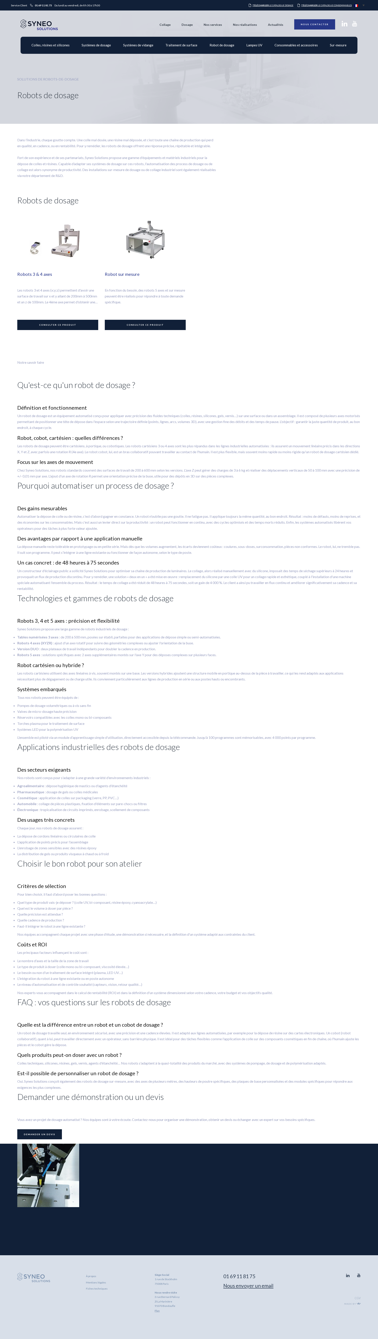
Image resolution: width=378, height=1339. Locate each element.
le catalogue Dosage (272, 5)
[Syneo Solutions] (39, 29)
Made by (350, 1303)
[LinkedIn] (344, 25)
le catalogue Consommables (326, 5)
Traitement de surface (181, 45)
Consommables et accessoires (296, 45)
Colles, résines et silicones (51, 45)
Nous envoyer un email (248, 1286)
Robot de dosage (222, 45)
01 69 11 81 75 (239, 1276)
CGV (358, 1298)
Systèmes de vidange (138, 45)
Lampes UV (254, 45)
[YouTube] (354, 25)
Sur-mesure (338, 45)
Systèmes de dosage (96, 45)
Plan (157, 1310)
